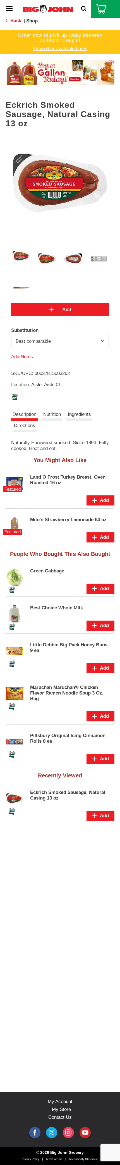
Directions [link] (24, 425)
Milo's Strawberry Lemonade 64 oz (68, 519)
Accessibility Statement (84, 1159)
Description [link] (24, 414)
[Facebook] (34, 1132)
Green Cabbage (47, 571)
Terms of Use (54, 1159)
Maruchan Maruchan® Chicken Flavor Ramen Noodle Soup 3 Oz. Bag (67, 693)
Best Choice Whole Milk (56, 608)
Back (15, 20)
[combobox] (60, 341)
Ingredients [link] (79, 414)
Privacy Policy (30, 1159)
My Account (60, 1101)
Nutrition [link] (52, 414)
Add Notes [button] (22, 356)
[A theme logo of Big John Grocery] (48, 8)
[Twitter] (51, 1132)
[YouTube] (68, 1132)
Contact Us (60, 1117)
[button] (60, 72)
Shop (32, 21)
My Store (61, 1109)
